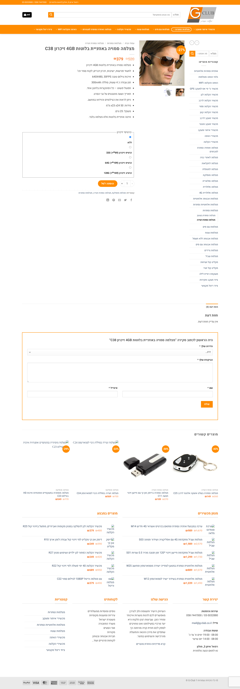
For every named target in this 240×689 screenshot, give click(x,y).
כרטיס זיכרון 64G (118, 163)
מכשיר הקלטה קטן (209, 112)
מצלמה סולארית (210, 181)
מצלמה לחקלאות (210, 163)
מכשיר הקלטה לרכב (208, 100)
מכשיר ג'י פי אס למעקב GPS (204, 88)
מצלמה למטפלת (210, 169)
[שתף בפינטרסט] (113, 200)
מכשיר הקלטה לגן (209, 94)
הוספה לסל (107, 184)
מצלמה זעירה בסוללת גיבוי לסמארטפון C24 (97, 493)
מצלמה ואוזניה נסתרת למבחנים (97, 29)
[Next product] (197, 42)
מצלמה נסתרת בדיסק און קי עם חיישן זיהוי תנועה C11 (147, 495)
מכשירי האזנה (211, 136)
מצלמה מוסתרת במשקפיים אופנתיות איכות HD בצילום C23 (46, 495)
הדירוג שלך (206, 346)
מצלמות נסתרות (182, 29)
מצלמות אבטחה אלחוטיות (205, 198)
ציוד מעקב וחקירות (209, 280)
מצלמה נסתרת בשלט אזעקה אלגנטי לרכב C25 (195, 493)
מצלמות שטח (143, 29)
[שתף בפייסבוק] (131, 200)
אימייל (113, 388)
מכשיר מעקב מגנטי (208, 124)
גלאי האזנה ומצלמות (208, 77)
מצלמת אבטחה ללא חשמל (205, 238)
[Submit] (51, 15)
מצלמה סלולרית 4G (208, 193)
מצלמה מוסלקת (210, 175)
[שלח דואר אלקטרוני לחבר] (119, 200)
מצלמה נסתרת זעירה (206, 219)
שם (210, 388)
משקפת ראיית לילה (208, 274)
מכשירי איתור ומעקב (205, 29)
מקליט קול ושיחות (209, 262)
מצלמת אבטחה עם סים (207, 244)
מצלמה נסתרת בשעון (206, 215)
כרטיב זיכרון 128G (118, 173)
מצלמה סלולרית (210, 187)
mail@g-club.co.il (202, 623)
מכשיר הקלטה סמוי (208, 106)
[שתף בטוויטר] (125, 200)
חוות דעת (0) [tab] (212, 306)
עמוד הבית (129, 43)
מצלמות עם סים (162, 29)
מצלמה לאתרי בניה (209, 157)
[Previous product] (192, 42)
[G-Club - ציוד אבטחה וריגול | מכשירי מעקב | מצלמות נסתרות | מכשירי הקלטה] (201, 14)
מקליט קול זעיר (210, 268)
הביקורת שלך (205, 360)
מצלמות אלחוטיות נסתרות (205, 204)
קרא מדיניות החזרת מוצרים (150, 644)
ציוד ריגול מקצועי (44, 29)
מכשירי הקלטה (124, 29)
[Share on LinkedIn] (107, 200)
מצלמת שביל (212, 256)
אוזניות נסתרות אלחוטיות (206, 71)
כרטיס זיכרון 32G (119, 152)
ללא (130, 142)
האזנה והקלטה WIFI (67, 29)
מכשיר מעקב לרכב (209, 118)
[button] (27, 15)
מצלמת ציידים (211, 250)
